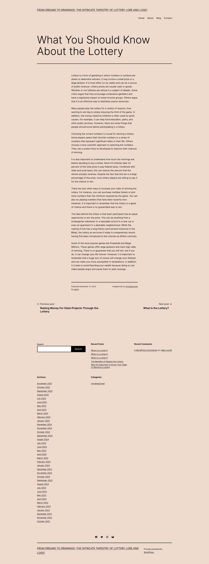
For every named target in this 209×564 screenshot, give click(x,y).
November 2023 (44, 473)
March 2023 (42, 503)
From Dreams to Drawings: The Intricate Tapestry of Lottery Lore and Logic (92, 10)
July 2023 (41, 488)
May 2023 (41, 495)
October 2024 (43, 432)
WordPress (149, 552)
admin (76, 289)
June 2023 (42, 491)
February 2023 (44, 506)
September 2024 (45, 436)
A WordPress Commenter (146, 350)
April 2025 (41, 410)
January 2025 (43, 421)
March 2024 (42, 458)
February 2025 (44, 417)
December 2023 (44, 469)
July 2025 (41, 398)
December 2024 (44, 424)
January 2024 (43, 465)
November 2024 (44, 428)
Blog (158, 18)
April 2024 (42, 454)
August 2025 (43, 395)
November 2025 (44, 383)
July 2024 (41, 443)
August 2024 (43, 439)
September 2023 (44, 480)
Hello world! (166, 350)
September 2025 (44, 391)
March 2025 (42, 413)
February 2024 (44, 462)
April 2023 (41, 499)
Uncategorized (132, 286)
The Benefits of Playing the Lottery (107, 361)
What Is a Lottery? (99, 354)
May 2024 (41, 451)
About (150, 18)
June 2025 (42, 402)
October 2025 (43, 387)
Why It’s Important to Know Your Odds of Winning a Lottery (109, 366)
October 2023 (43, 477)
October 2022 (43, 521)
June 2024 (42, 447)
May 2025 (41, 406)
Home (141, 18)
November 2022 (44, 518)
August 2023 (43, 484)
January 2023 (43, 510)
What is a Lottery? (99, 350)
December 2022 (44, 514)
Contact (168, 18)
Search (40, 344)
